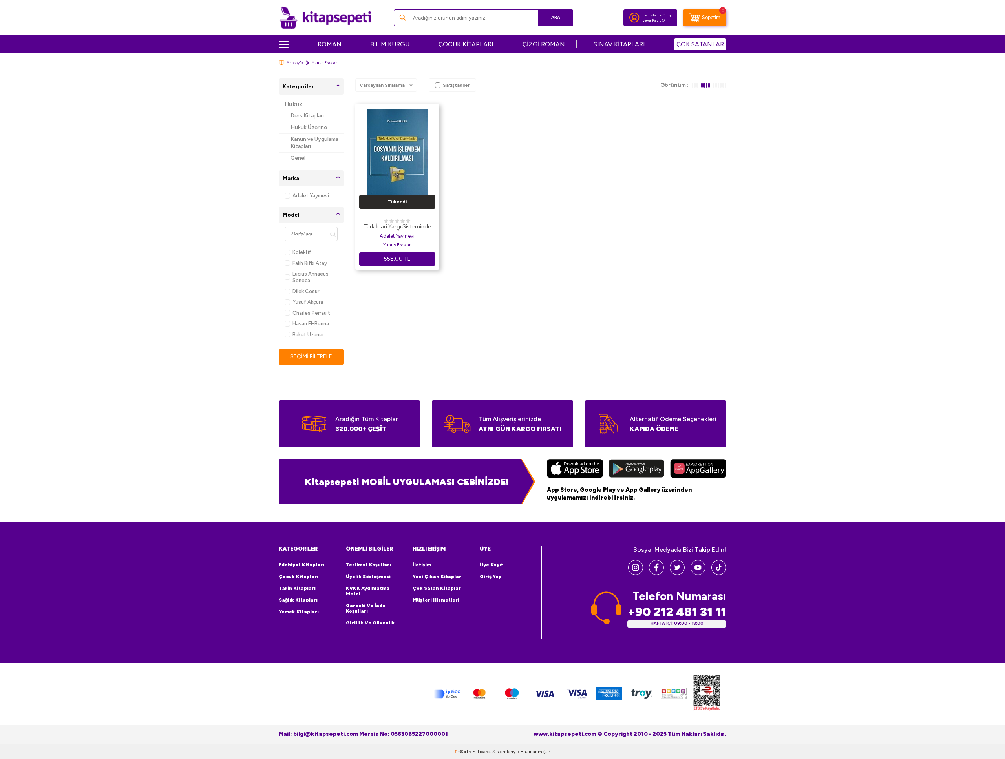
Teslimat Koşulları (368, 564)
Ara (555, 17)
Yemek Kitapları (299, 612)
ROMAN (330, 44)
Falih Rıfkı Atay (309, 263)
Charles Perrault (311, 313)
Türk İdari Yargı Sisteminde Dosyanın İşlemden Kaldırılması (397, 227)
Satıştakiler (456, 85)
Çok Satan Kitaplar (437, 588)
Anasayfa (295, 62)
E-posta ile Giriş (657, 15)
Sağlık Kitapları (298, 600)
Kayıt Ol (659, 20)
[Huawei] (698, 469)
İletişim (422, 564)
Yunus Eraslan (397, 245)
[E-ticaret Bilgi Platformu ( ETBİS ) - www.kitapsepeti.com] (706, 694)
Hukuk (293, 104)
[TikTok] (718, 573)
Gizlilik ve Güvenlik (370, 623)
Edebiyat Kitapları (301, 564)
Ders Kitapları (307, 115)
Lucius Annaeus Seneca (310, 277)
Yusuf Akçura (307, 302)
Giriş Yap (491, 576)
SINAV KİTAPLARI (619, 44)
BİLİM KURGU (389, 44)
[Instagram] (635, 573)
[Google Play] (636, 469)
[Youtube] (698, 573)
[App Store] (575, 469)
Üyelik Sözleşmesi (368, 576)
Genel (298, 158)
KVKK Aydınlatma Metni (367, 591)
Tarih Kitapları (297, 588)
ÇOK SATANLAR (700, 44)
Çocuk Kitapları (298, 576)
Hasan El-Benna (310, 324)
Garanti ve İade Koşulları (366, 608)
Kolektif (301, 252)
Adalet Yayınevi (310, 196)
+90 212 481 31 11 (676, 612)
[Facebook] (656, 573)
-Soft (463, 751)
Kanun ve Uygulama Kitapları (314, 143)
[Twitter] (677, 573)
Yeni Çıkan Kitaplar (437, 576)
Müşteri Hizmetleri (436, 600)
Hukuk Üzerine (309, 127)
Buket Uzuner (308, 335)
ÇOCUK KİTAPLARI (466, 44)
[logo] (325, 17)
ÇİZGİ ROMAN (544, 44)
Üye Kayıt (491, 564)
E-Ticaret (481, 751)
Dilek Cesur (305, 291)
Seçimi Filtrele (311, 356)
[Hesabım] (634, 17)
